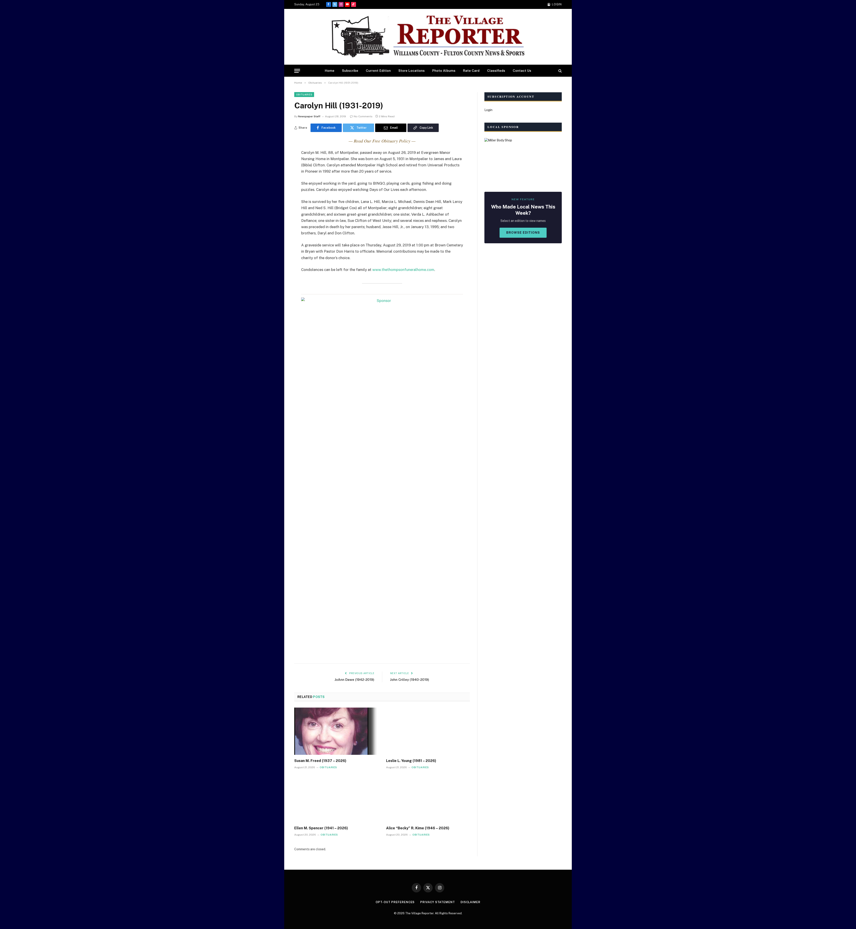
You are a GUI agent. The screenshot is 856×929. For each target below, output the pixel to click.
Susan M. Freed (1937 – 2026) (320, 761)
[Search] (560, 71)
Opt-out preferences (395, 902)
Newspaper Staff (309, 116)
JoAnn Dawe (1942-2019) (354, 679)
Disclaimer (470, 902)
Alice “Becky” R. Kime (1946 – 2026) (417, 828)
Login (488, 110)
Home (329, 70)
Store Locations (411, 70)
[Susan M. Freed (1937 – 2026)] (336, 731)
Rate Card (471, 70)
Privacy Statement (437, 902)
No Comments (363, 116)
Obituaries (304, 94)
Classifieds (496, 70)
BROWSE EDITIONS (523, 232)
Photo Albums (443, 70)
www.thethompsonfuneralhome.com (403, 269)
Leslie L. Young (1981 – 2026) (411, 761)
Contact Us (522, 70)
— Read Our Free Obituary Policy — (382, 141)
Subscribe (350, 70)
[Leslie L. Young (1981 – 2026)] (428, 731)
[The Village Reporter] (428, 37)
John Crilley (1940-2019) (409, 679)
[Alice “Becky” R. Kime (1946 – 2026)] (428, 798)
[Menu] (297, 71)
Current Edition (378, 70)
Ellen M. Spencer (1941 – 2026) (321, 828)
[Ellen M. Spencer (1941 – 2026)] (336, 798)
